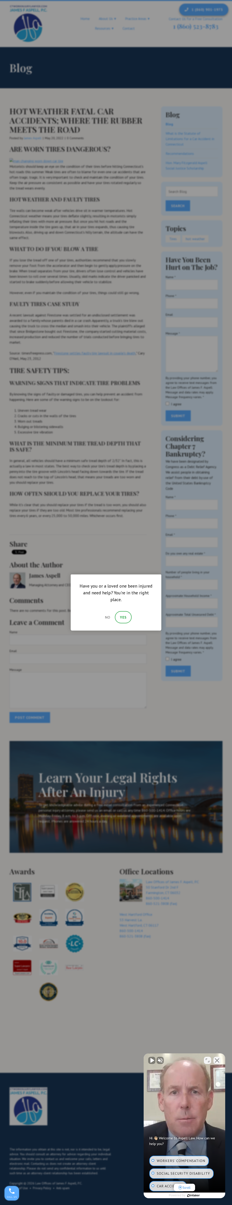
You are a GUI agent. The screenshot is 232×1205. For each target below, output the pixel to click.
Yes (123, 617)
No (107, 617)
